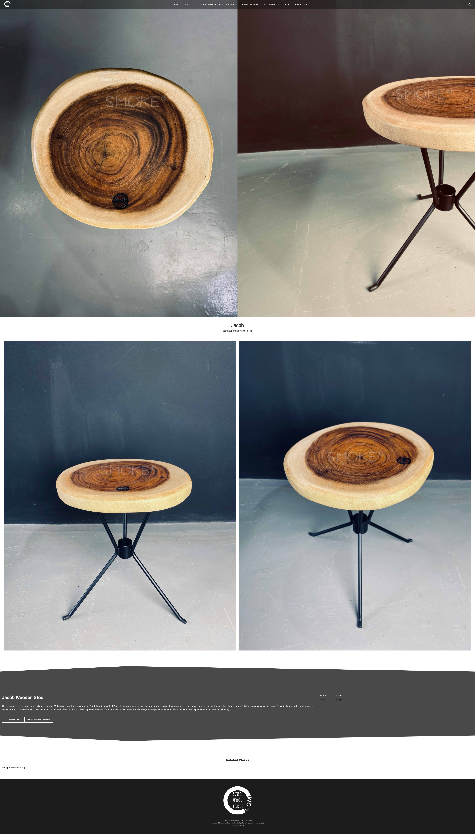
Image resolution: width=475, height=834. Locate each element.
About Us (189, 4)
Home (177, 4)
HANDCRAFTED (207, 4)
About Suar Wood (227, 4)
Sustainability (271, 4)
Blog (287, 4)
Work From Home (250, 4)
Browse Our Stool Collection (38, 720)
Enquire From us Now (13, 720)
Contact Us (301, 4)
